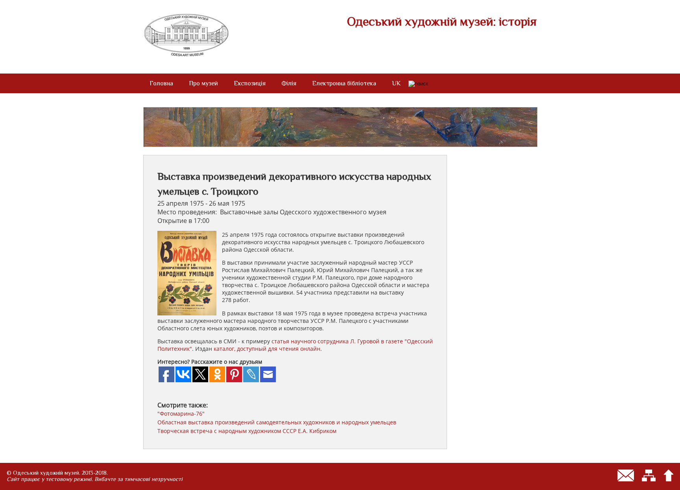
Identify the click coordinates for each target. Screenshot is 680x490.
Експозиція (250, 83)
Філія (288, 83)
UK (396, 83)
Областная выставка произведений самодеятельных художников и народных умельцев (276, 422)
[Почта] (625, 475)
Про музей (203, 83)
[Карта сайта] (649, 475)
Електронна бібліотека (344, 83)
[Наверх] (668, 475)
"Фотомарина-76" (181, 413)
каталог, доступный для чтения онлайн (267, 348)
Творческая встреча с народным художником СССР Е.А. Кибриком (246, 431)
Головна (161, 83)
